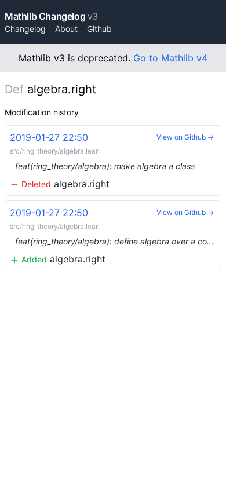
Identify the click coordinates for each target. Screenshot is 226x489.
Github (99, 29)
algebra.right (102, 160)
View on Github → (185, 137)
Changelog (25, 29)
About (66, 29)
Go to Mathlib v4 (170, 58)
